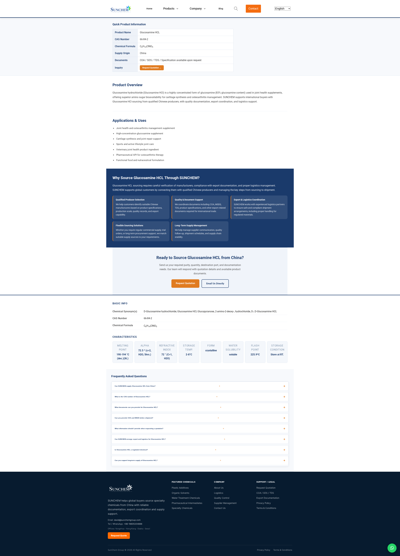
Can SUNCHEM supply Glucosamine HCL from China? (167, 386)
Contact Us (219, 508)
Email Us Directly (215, 283)
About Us (218, 487)
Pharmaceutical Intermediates (187, 503)
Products (168, 8)
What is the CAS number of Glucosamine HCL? (166, 396)
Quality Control (221, 498)
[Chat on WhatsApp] (392, 548)
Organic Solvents (180, 493)
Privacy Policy (263, 503)
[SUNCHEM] (121, 487)
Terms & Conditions (266, 508)
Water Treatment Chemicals (186, 498)
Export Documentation (267, 498)
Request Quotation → (151, 68)
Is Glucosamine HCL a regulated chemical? (165, 449)
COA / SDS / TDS (265, 493)
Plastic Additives (180, 487)
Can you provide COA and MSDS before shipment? (167, 418)
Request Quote (119, 535)
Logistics (218, 493)
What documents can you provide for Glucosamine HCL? (168, 407)
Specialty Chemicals (182, 508)
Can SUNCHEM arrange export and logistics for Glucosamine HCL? (170, 439)
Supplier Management (225, 503)
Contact (253, 8)
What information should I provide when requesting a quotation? (169, 428)
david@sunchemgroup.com (127, 520)
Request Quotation (185, 283)
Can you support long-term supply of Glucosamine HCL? (168, 460)
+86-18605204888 (133, 524)
